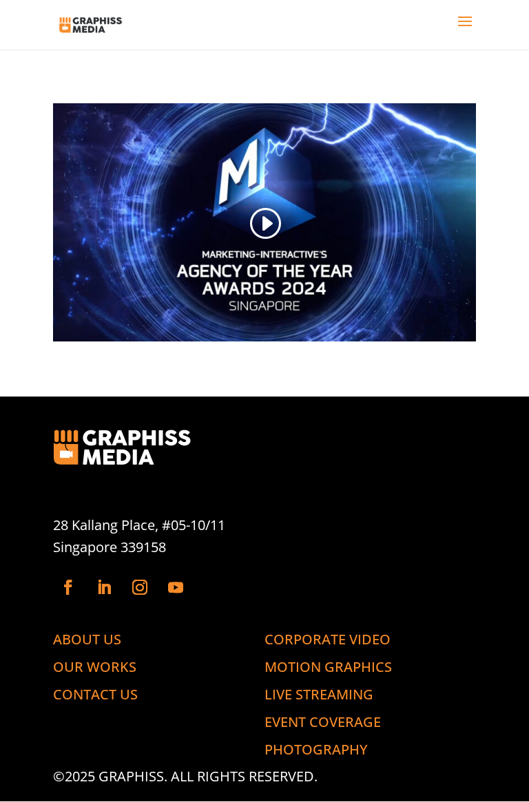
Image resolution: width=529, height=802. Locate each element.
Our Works (94, 666)
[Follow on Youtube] (175, 587)
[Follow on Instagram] (140, 587)
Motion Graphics (328, 666)
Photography (316, 749)
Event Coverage (322, 721)
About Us (87, 639)
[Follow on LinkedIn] (104, 587)
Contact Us (95, 694)
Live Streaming (318, 694)
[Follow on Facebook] (68, 587)
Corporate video (327, 639)
